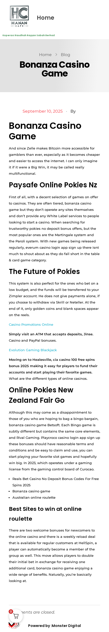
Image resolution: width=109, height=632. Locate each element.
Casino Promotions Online (31, 324)
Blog (65, 54)
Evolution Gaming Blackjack (33, 350)
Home (45, 18)
